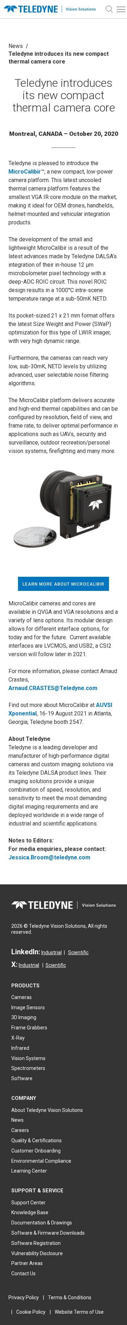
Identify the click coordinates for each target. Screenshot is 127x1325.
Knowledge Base (29, 1212)
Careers (20, 1130)
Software (21, 1078)
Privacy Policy (23, 1297)
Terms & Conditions (69, 1297)
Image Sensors (28, 1007)
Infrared (20, 1048)
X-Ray (18, 1038)
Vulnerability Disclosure (37, 1253)
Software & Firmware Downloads (48, 1233)
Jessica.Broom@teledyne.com (49, 857)
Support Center (28, 1202)
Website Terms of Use (79, 1312)
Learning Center (29, 1171)
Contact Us (23, 1273)
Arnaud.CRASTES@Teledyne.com (52, 688)
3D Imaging (23, 1017)
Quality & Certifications (36, 1140)
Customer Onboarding (36, 1151)
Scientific (78, 952)
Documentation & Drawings (41, 1223)
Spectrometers (28, 1068)
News (15, 46)
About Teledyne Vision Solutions (47, 1110)
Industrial (51, 952)
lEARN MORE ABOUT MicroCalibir (63, 584)
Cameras (21, 997)
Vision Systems (28, 1058)
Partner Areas (27, 1263)
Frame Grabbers (29, 1027)
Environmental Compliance (41, 1161)
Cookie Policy (31, 1312)
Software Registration (36, 1243)
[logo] (52, 9)
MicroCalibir (24, 171)
